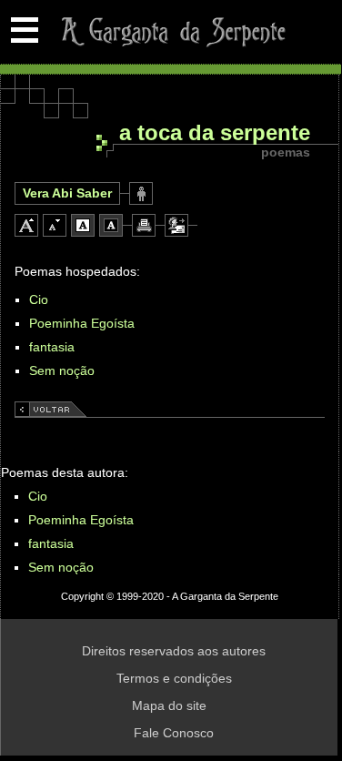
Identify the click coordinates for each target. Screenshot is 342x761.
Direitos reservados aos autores (174, 651)
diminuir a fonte (54, 225)
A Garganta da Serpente (171, 31)
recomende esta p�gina (176, 225)
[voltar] (50, 412)
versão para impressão (144, 225)
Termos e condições (174, 678)
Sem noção (62, 370)
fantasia (52, 347)
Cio (38, 299)
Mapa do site (169, 705)
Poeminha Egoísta (82, 323)
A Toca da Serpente (214, 133)
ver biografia (141, 193)
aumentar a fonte (26, 225)
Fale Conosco (174, 732)
